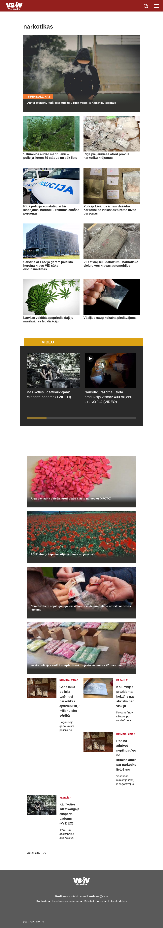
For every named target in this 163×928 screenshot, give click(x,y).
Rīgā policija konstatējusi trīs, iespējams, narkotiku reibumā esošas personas (51, 210)
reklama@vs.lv (98, 896)
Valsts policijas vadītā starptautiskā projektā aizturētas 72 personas (76, 665)
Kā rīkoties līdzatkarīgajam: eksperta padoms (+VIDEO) (69, 814)
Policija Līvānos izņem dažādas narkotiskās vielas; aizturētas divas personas (109, 210)
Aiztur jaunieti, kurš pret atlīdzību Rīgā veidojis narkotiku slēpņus (71, 102)
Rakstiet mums (93, 901)
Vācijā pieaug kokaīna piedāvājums (110, 317)
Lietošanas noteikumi (65, 901)
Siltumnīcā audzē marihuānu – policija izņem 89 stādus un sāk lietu (50, 155)
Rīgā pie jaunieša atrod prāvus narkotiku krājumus (106, 155)
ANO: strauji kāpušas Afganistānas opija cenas (63, 554)
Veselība (65, 797)
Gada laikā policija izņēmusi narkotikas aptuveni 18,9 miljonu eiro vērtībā (69, 701)
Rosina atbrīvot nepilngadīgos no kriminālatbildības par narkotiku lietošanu (126, 755)
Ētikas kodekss (117, 901)
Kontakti (41, 901)
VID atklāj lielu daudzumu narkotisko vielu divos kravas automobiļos (110, 263)
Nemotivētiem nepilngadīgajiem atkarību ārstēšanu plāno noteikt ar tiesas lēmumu (81, 607)
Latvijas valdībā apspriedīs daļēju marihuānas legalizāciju (48, 319)
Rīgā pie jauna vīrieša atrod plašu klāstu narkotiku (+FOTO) (71, 498)
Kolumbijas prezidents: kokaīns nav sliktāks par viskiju (125, 696)
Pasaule (122, 680)
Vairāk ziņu (33, 852)
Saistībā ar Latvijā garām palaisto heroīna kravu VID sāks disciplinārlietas (48, 265)
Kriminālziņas (39, 96)
